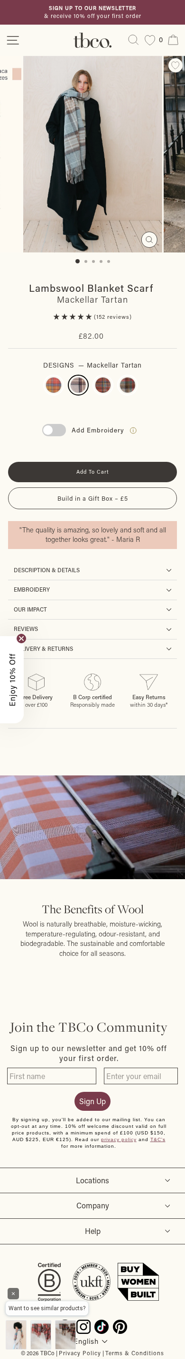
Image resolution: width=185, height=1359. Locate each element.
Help (93, 1231)
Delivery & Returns (43, 648)
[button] (74, 316)
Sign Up (92, 1101)
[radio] (53, 385)
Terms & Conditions (134, 1353)
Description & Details (47, 570)
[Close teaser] (21, 638)
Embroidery (32, 589)
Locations (92, 1180)
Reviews (26, 628)
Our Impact (30, 609)
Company (92, 1205)
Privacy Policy (80, 1353)
